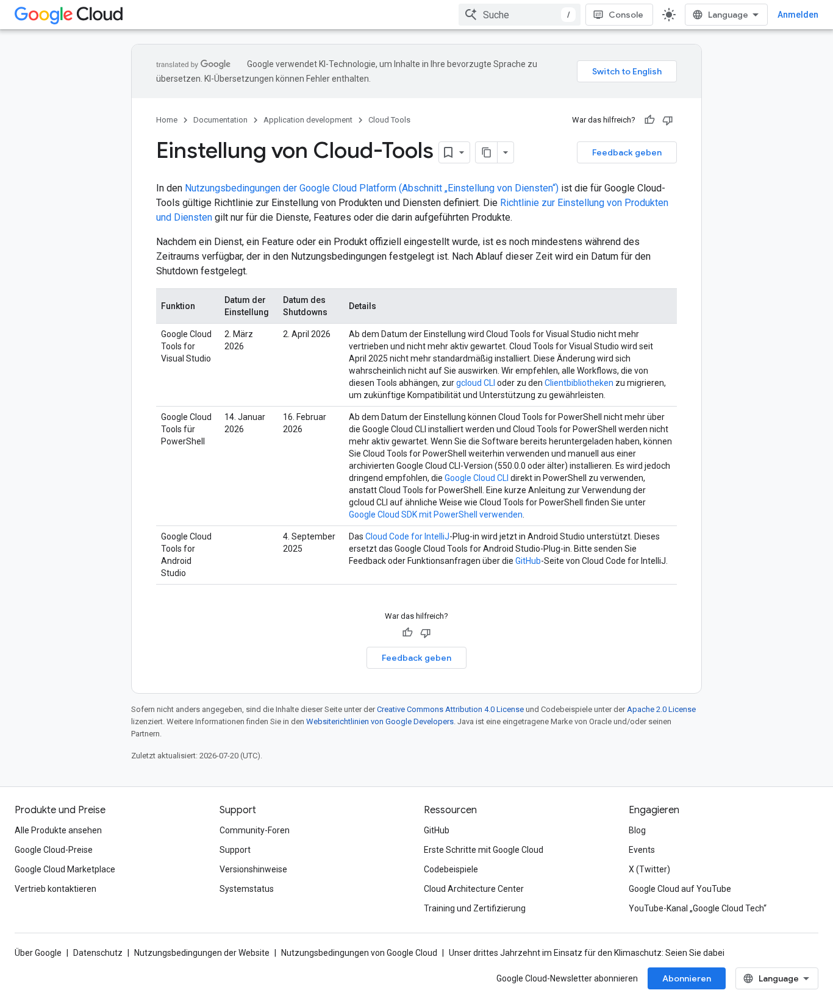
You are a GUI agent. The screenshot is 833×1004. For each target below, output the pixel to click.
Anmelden (798, 15)
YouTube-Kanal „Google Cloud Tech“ (698, 908)
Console (626, 14)
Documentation (220, 119)
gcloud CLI (475, 383)
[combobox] (520, 15)
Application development (307, 119)
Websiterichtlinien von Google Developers (380, 721)
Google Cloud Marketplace (65, 869)
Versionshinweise (253, 869)
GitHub (528, 561)
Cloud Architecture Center (474, 889)
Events (642, 850)
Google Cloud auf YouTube (680, 889)
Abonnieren (686, 978)
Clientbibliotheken (579, 383)
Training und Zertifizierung (475, 908)
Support (235, 850)
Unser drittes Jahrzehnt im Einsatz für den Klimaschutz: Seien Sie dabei (586, 953)
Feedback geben (627, 152)
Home (166, 119)
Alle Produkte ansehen (58, 830)
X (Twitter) (649, 869)
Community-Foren (255, 830)
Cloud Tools (389, 119)
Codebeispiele (451, 869)
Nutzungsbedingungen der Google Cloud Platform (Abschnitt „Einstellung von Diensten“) (372, 188)
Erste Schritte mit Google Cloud (483, 850)
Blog (637, 830)
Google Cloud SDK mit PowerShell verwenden (436, 514)
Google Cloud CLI (477, 478)
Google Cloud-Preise (54, 850)
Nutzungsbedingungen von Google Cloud (359, 953)
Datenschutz (98, 953)
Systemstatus (247, 889)
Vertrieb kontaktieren (55, 889)
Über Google (38, 953)
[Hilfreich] (649, 120)
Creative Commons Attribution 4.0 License (450, 709)
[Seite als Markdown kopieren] (487, 152)
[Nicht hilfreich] (668, 120)
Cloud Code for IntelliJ (407, 536)
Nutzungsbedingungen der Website (202, 953)
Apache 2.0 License (661, 709)
